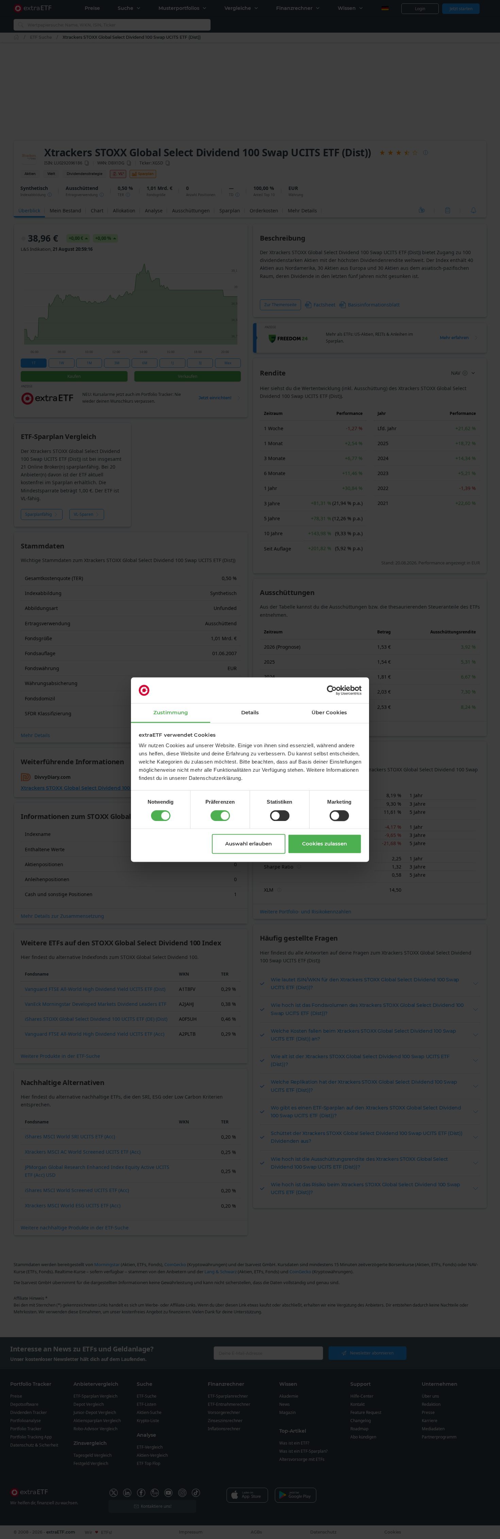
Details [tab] (250, 713)
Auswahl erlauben (248, 844)
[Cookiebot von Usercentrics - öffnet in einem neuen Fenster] (332, 690)
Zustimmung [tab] (170, 713)
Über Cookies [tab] (329, 713)
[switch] (220, 815)
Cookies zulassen (324, 844)
